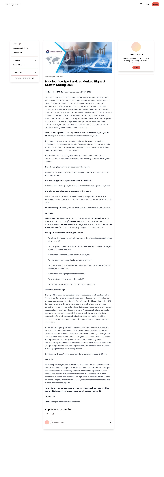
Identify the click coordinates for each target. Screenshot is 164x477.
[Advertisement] (82, 24)
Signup (155, 4)
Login (147, 4)
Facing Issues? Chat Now (23, 78)
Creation (16, 60)
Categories (17, 72)
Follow (136, 67)
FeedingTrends (13, 4)
